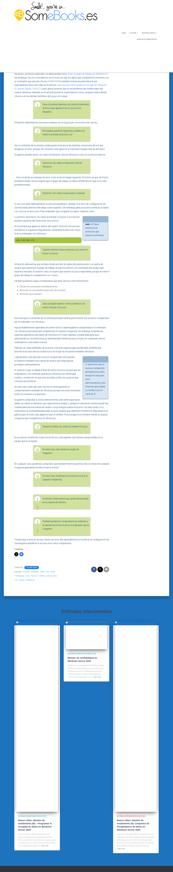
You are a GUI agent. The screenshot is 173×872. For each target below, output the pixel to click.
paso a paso (52, 576)
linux (27, 576)
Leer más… (45, 846)
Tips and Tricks (31, 567)
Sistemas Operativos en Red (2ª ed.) (32, 816)
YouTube (133, 33)
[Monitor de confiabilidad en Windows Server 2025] (86, 635)
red (16, 580)
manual (34, 576)
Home (123, 33)
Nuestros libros (149, 33)
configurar (35, 572)
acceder (26, 572)
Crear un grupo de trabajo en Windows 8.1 (87, 74)
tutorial (21, 580)
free (47, 572)
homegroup (19, 576)
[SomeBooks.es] (54, 36)
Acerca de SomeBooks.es (147, 39)
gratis (52, 572)
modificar (42, 576)
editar (42, 572)
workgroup (30, 580)
